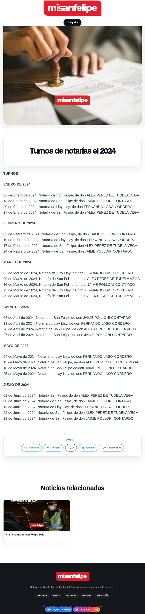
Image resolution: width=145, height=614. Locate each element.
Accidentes (71, 595)
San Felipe (42, 595)
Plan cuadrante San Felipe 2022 (25, 534)
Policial (56, 595)
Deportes (86, 595)
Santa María (102, 595)
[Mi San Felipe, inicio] (72, 8)
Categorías (72, 22)
